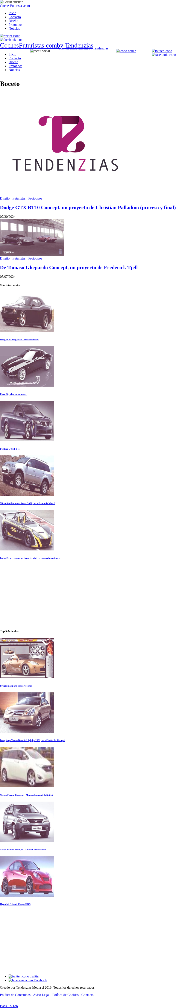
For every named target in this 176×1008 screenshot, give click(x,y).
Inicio (12, 13)
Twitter (34, 976)
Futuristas (19, 198)
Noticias (14, 28)
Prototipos (15, 24)
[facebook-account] (12, 39)
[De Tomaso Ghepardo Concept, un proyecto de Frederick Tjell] (32, 254)
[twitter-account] (10, 36)
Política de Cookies (65, 995)
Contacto (15, 17)
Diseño (13, 21)
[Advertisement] (88, 595)
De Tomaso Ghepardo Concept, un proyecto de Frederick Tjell (69, 267)
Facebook (40, 980)
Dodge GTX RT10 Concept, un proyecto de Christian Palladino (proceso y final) (88, 207)
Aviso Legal (41, 995)
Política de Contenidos (15, 995)
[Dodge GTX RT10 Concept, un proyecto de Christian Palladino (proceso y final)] (64, 194)
